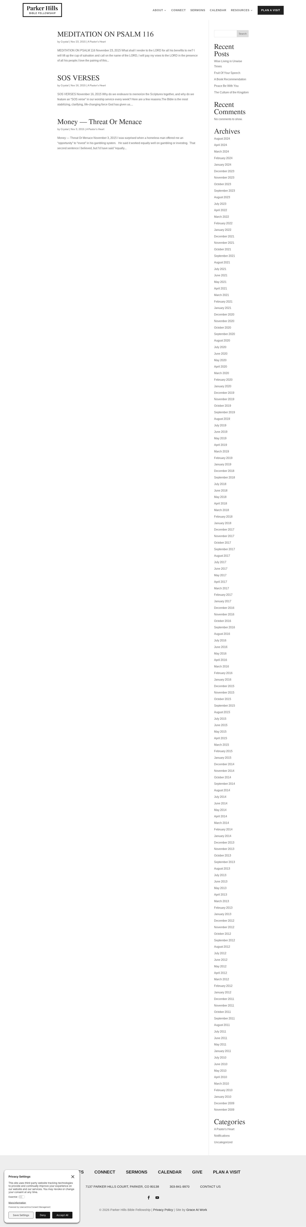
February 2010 (223, 1090)
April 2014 (220, 816)
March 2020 (221, 373)
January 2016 (222, 679)
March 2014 (221, 822)
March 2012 (221, 979)
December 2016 (224, 607)
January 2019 (222, 464)
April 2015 (220, 738)
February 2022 (223, 223)
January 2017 (222, 601)
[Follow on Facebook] (148, 1197)
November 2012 (224, 927)
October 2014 (222, 777)
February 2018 (223, 516)
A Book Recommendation (230, 79)
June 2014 (220, 803)
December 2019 (224, 392)
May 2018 (220, 496)
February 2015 (223, 751)
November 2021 (224, 242)
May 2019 (220, 438)
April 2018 (220, 503)
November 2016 (224, 614)
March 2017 (221, 588)
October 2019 (222, 405)
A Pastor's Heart (97, 41)
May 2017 (220, 575)
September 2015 (224, 705)
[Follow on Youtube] (157, 1197)
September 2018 (224, 477)
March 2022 (221, 216)
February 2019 (223, 457)
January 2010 (222, 1096)
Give (197, 1172)
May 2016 (220, 653)
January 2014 (222, 835)
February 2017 (223, 594)
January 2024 (222, 164)
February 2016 (223, 673)
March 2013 (221, 901)
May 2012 (220, 966)
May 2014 (220, 809)
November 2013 (224, 848)
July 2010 (220, 1057)
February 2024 (223, 158)
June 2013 (220, 881)
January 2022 (222, 229)
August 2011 (222, 1024)
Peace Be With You (226, 85)
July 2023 (220, 203)
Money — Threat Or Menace (99, 121)
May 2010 (220, 1070)
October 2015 (222, 699)
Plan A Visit (226, 1172)
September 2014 (224, 783)
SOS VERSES (78, 77)
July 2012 (220, 953)
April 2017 (220, 581)
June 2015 (220, 725)
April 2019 (220, 444)
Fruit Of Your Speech (227, 72)
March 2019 (221, 451)
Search (243, 33)
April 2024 (220, 144)
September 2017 (224, 549)
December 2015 (224, 686)
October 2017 (222, 542)
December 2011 (224, 998)
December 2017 (224, 529)
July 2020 (220, 347)
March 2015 (221, 744)
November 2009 (224, 1109)
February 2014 (223, 829)
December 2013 (224, 842)
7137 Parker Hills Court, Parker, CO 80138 (122, 1186)
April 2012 (220, 972)
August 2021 (222, 262)
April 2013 (220, 894)
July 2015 (220, 718)
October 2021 (222, 249)
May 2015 (220, 731)
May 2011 (220, 1044)
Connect (178, 10)
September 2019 (224, 412)
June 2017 (220, 568)
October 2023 (222, 184)
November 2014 (224, 770)
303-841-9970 (179, 1186)
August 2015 (222, 712)
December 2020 (224, 314)
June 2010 (220, 1064)
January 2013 (222, 914)
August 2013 (222, 868)
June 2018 (220, 490)
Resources (240, 10)
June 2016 (220, 646)
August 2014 (222, 790)
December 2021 (224, 236)
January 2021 (222, 307)
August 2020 (222, 340)
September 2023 (224, 190)
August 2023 (222, 197)
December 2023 (224, 171)
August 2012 (222, 946)
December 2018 (224, 470)
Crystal (65, 41)
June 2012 (220, 959)
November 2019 (224, 399)
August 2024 (222, 138)
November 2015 (224, 692)
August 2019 (222, 418)
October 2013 (222, 855)
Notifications (222, 1135)
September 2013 (224, 862)
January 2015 (222, 757)
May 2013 (220, 888)
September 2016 (224, 627)
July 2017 (220, 562)
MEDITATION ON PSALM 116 (105, 34)
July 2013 (220, 875)
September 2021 (224, 255)
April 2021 (220, 288)
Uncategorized (223, 1142)
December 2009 (224, 1103)
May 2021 (220, 281)
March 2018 (221, 510)
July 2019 (220, 425)
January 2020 (222, 386)
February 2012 (223, 985)
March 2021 (221, 295)
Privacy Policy (163, 1210)
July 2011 (220, 1031)
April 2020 (220, 366)
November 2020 (224, 321)
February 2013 (223, 907)
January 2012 (222, 992)
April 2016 (220, 659)
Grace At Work (196, 1210)
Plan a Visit (270, 10)
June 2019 (220, 431)
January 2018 (222, 523)
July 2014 (220, 796)
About (158, 10)
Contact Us (210, 1186)
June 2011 (220, 1038)
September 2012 (224, 940)
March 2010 (221, 1083)
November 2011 (224, 1005)
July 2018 (220, 484)
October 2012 (222, 933)
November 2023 (224, 177)
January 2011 (222, 1051)
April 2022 (220, 210)
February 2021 (223, 301)
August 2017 (222, 555)
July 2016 (220, 640)
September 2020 (224, 333)
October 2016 (222, 620)
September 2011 (224, 1018)
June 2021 (220, 275)
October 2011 (222, 1011)
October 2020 (222, 327)
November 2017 (224, 536)
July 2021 (220, 268)
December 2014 (224, 764)
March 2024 (221, 151)
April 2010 (220, 1077)
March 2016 (221, 666)
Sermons (197, 10)
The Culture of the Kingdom (231, 92)
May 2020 (220, 360)
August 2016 (222, 633)
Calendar (218, 10)
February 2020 (223, 379)
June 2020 (220, 353)
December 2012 (224, 920)
